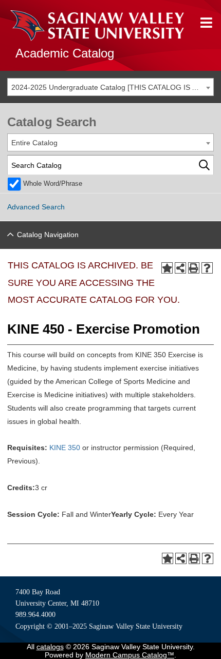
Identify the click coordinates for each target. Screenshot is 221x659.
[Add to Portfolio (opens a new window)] (167, 268)
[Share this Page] (180, 268)
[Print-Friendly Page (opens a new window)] (193, 268)
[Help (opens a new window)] (207, 268)
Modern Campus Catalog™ (129, 655)
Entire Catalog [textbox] (34, 143)
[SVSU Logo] (97, 25)
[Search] (204, 165)
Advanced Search (36, 207)
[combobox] (110, 87)
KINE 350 (64, 447)
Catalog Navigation (48, 234)
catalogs (50, 647)
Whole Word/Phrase (52, 183)
